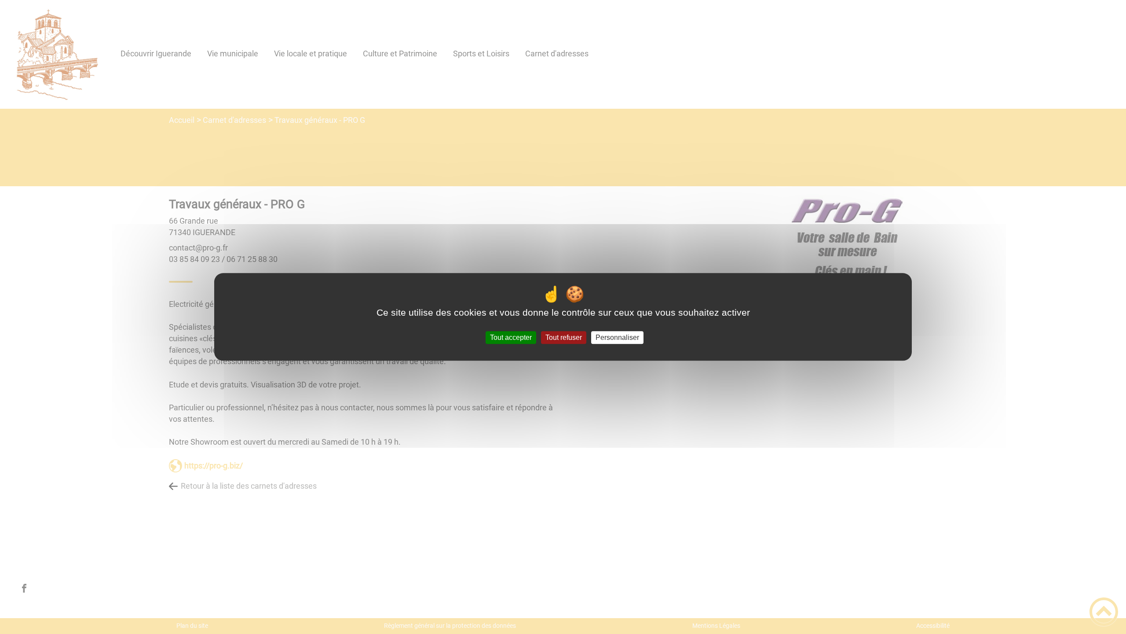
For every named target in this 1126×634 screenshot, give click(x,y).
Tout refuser (563, 337)
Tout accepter (511, 337)
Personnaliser (617, 337)
